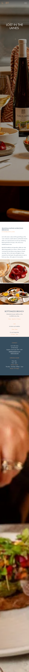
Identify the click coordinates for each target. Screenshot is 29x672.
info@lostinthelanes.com (14, 351)
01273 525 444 (15, 353)
